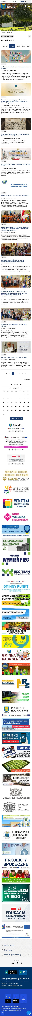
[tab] (22, 1)
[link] (16, 56)
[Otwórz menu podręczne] (29, 6)
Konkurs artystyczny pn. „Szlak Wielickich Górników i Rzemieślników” (15, 135)
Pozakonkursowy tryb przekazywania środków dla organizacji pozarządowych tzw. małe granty (14, 101)
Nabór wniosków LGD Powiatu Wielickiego (15, 195)
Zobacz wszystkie (16, 418)
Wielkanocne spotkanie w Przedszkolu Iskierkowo (14, 325)
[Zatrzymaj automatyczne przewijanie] (16, 431)
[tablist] (25, 1)
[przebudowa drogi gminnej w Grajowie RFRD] (16, 458)
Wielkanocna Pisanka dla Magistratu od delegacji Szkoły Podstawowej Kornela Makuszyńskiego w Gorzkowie (14, 293)
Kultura (12, 46)
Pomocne (3, 1)
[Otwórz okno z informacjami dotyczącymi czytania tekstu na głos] (2, 36)
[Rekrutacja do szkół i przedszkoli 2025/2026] (16, 425)
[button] (12, 963)
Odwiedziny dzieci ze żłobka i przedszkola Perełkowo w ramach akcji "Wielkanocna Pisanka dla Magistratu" (15, 228)
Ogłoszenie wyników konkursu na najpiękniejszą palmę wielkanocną (12, 260)
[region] (16, 401)
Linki (13, 1)
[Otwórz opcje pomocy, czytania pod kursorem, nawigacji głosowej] (29, 1013)
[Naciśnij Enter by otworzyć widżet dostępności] (25, 6)
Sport (23, 46)
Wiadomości (5, 46)
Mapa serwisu (16, 960)
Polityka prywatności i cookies (19, 1008)
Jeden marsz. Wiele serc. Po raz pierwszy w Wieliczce (16, 67)
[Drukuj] (29, 36)
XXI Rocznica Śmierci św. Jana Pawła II (14, 357)
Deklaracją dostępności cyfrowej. (15, 985)
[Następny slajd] (12, 431)
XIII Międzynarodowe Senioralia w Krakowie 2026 (15, 165)
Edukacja (18, 46)
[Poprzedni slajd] (9, 431)
